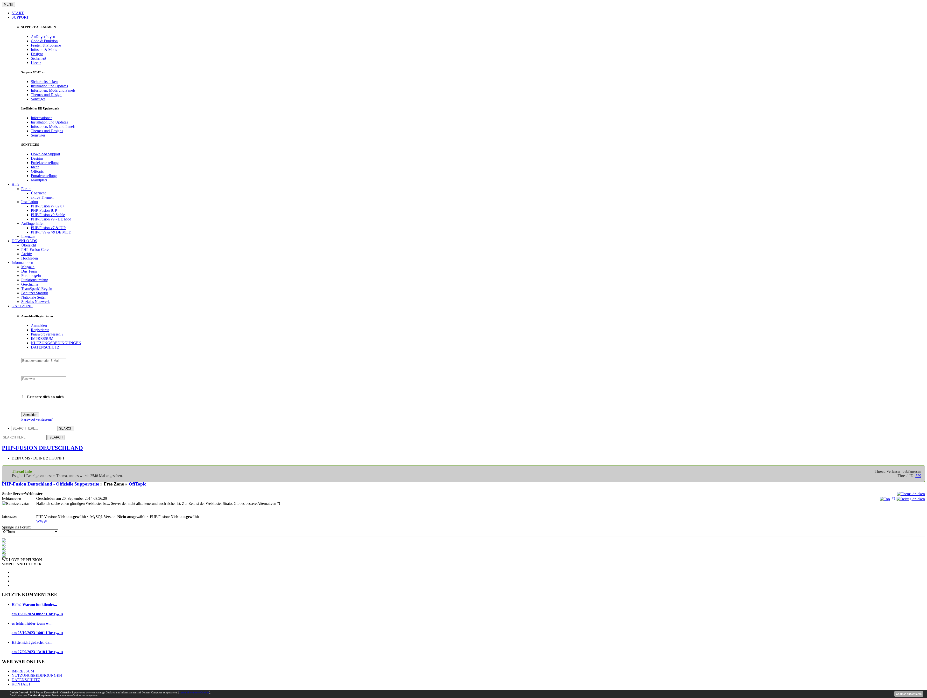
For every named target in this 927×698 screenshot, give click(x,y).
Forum (26, 189)
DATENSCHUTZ (45, 347)
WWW (41, 521)
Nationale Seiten (33, 297)
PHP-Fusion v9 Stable (48, 215)
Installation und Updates (49, 86)
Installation (29, 202)
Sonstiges (38, 99)
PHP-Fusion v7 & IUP (48, 228)
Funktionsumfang (34, 280)
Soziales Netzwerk (35, 302)
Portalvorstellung (44, 176)
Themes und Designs (47, 131)
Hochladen (29, 258)
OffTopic (137, 483)
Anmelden (39, 325)
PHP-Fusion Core (35, 249)
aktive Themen (42, 197)
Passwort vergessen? (37, 419)
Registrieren (40, 330)
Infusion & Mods (44, 50)
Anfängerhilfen (32, 223)
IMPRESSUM (42, 338)
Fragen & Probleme (46, 45)
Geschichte (29, 284)
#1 (894, 498)
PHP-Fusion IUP (44, 210)
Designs (37, 54)
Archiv (26, 254)
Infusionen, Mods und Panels (53, 90)
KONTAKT (21, 684)
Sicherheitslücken (44, 82)
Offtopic (37, 171)
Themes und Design (46, 95)
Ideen (35, 167)
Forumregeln (31, 276)
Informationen (41, 118)
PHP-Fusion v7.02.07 (47, 206)
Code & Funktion (44, 41)
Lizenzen (28, 236)
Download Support (45, 154)
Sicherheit (38, 58)
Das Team (29, 271)
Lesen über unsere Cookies (194, 692)
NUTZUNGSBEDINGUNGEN (56, 343)
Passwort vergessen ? (47, 334)
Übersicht (38, 193)
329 (918, 476)
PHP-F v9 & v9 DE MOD (51, 232)
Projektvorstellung (45, 163)
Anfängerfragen (43, 36)
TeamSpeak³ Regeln (36, 289)
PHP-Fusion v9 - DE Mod (51, 219)
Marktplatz (39, 180)
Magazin (28, 267)
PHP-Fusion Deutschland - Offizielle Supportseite (50, 483)
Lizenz (36, 63)
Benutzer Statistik (34, 293)
